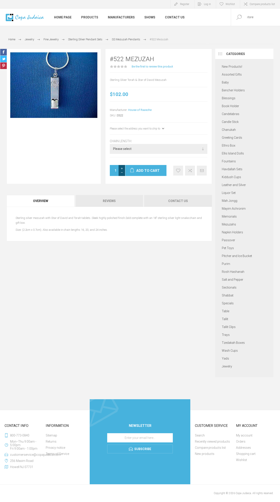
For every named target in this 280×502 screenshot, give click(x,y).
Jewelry (227, 366)
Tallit (225, 319)
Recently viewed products (212, 441)
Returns (51, 441)
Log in (207, 4)
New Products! (232, 66)
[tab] (41, 201)
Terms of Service (57, 454)
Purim (226, 264)
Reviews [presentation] (109, 201)
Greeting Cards (232, 137)
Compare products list (262, 4)
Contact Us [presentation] (178, 201)
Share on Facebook (3, 52)
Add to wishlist (178, 171)
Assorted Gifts (232, 74)
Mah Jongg (229, 200)
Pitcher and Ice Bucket (237, 256)
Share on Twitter (3, 59)
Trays (226, 335)
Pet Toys (228, 248)
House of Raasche (140, 110)
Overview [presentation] (40, 201)
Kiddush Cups (231, 177)
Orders (240, 441)
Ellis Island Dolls (233, 153)
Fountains (229, 161)
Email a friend (202, 171)
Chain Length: (121, 141)
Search (200, 435)
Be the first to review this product (152, 66)
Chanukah (229, 129)
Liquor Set (229, 193)
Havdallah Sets (232, 169)
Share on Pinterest (3, 65)
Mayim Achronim (234, 208)
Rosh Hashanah (233, 271)
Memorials (229, 216)
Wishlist (241, 460)
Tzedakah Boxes (233, 342)
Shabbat (227, 295)
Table (225, 311)
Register (184, 4)
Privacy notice (55, 447)
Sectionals (229, 287)
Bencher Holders (233, 90)
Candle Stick (230, 122)
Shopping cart (246, 454)
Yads (225, 358)
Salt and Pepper (232, 279)
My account (244, 435)
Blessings (228, 98)
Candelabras (230, 114)
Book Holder (230, 106)
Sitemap (51, 435)
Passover (228, 240)
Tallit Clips (229, 327)
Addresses (243, 447)
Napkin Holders (232, 232)
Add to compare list (190, 171)
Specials (228, 303)
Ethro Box (228, 145)
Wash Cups (230, 350)
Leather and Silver (234, 185)
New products (204, 454)
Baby (225, 82)
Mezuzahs (229, 224)
